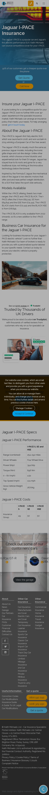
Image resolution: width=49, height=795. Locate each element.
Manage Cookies (24, 408)
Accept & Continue (24, 413)
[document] (24, 397)
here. (36, 402)
